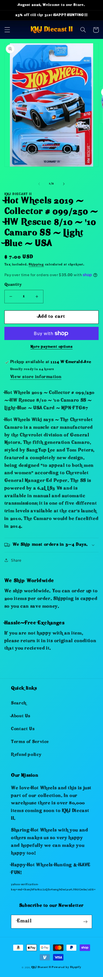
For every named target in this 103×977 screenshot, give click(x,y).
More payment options (51, 347)
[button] (7, 30)
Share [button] (16, 560)
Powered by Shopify (66, 967)
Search (18, 703)
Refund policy (26, 755)
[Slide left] (39, 184)
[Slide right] (64, 184)
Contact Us (23, 729)
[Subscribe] (85, 921)
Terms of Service (30, 742)
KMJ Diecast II (41, 967)
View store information (36, 377)
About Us (20, 716)
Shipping (36, 265)
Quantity (12, 285)
